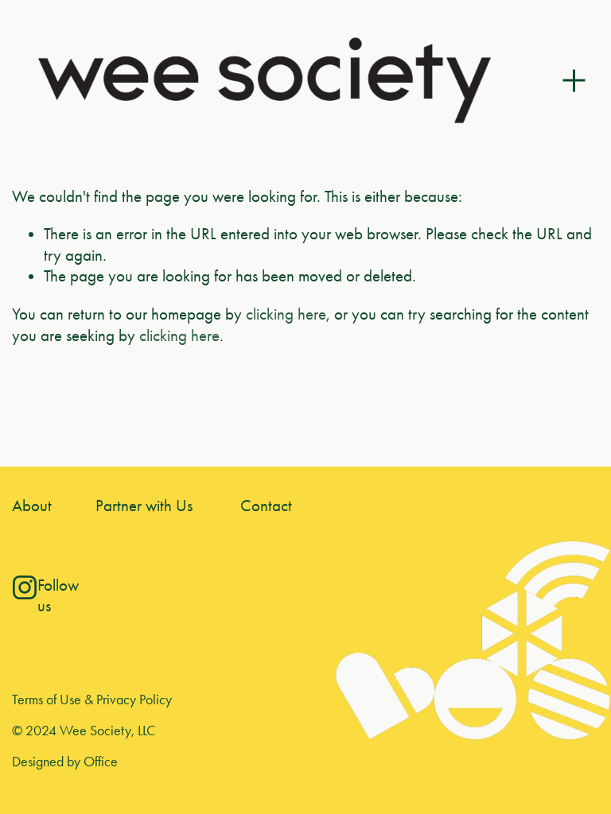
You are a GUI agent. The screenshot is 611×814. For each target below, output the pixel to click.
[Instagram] (24, 587)
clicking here (286, 314)
